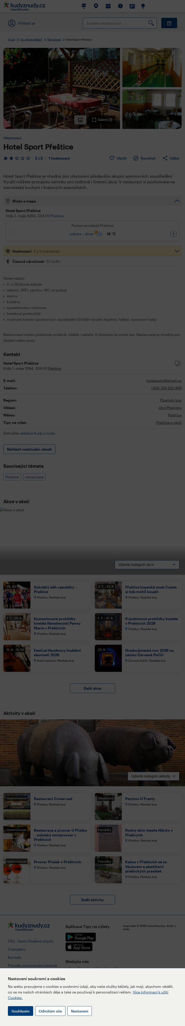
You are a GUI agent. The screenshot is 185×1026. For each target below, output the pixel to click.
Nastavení (79, 1011)
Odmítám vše (50, 1011)
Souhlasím (21, 1011)
